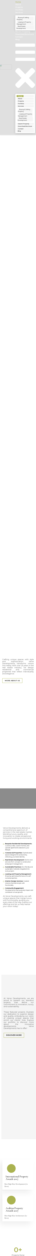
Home (20, 96)
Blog (17, 39)
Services (19, 12)
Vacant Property (23, 124)
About (20, 98)
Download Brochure (24, 34)
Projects (21, 101)
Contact (20, 129)
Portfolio (21, 104)
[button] (25, 66)
